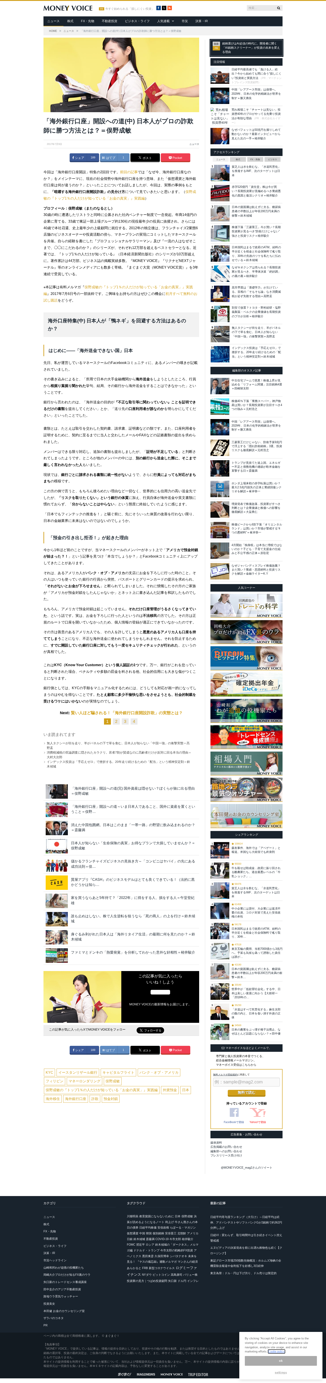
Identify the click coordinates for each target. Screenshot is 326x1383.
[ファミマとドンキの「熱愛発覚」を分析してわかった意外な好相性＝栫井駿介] (57, 955)
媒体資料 (216, 1142)
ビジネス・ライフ (137, 21)
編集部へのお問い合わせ (226, 1151)
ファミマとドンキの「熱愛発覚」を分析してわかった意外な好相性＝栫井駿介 (133, 952)
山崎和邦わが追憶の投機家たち (63, 1267)
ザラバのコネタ (53, 1318)
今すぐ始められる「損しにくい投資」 (129, 8)
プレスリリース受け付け (226, 1155)
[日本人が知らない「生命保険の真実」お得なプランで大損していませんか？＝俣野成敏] (57, 846)
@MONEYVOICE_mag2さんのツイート (246, 1167)
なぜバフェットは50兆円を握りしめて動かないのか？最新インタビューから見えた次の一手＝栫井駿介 (256, 134)
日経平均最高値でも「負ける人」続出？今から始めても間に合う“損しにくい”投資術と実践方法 (256, 74)
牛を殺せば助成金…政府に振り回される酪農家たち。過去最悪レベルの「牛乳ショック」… (256, 872)
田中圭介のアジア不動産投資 (62, 1289)
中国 (142, 1233)
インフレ (193, 1281)
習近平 (140, 1244)
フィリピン (54, 1081)
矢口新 (172, 1281)
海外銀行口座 (75, 1099)
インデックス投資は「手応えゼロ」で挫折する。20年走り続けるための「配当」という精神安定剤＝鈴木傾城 (256, 352)
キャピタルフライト (118, 1072)
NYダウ (147, 1274)
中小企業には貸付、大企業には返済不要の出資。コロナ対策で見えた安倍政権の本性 (256, 912)
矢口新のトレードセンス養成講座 (65, 1282)
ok (281, 1360)
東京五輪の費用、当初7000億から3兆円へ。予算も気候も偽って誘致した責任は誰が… (257, 952)
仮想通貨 (132, 1233)
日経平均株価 (148, 1227)
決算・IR (201, 21)
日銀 (130, 1239)
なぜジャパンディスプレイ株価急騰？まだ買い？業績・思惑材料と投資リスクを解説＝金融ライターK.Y (256, 569)
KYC (49, 1072)
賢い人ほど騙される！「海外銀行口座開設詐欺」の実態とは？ (127, 713)
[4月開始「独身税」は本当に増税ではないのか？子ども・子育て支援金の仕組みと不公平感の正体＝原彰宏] (219, 550)
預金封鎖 (111, 1099)
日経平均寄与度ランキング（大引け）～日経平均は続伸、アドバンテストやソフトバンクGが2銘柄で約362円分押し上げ (246, 1222)
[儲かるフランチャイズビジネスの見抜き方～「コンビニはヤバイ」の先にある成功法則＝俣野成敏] (57, 864)
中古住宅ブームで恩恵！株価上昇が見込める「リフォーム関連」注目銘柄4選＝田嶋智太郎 (257, 384)
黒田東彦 (148, 1256)
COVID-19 (162, 1239)
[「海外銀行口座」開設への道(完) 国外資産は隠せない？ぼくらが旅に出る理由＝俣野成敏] (57, 791)
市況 (185, 21)
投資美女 (49, 1303)
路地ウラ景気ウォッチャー (60, 1296)
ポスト (147, 158)
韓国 (149, 1233)
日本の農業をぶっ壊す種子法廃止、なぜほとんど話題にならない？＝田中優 (256, 1031)
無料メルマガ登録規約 (225, 1074)
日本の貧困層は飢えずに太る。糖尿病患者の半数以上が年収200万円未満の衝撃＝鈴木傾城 (256, 211)
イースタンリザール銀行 (77, 1072)
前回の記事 (129, 172)
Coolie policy (276, 1351)
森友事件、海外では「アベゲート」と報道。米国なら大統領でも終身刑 (256, 850)
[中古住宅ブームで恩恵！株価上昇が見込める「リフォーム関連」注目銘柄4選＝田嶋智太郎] (219, 386)
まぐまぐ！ (112, 1335)
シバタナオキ (178, 1256)
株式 (70, 21)
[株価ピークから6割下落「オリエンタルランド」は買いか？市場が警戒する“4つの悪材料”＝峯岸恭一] (219, 530)
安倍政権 (163, 1227)
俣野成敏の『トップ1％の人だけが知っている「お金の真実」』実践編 (102, 1090)
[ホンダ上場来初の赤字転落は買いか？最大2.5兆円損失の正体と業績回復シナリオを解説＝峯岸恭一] (219, 489)
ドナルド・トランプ (146, 1250)
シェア (79, 158)
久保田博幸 (162, 1256)
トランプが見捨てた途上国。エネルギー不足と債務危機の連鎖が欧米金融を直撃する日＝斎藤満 (256, 466)
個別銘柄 (158, 1233)
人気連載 (163, 21)
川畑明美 (132, 1216)
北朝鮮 (181, 1233)
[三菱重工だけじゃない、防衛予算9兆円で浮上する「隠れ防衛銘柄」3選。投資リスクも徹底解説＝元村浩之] (219, 448)
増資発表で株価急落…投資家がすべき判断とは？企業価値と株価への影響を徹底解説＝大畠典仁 (256, 508)
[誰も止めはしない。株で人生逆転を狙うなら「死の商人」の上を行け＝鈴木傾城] (57, 919)
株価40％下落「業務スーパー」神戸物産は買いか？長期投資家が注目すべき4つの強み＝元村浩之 (257, 405)
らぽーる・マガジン (183, 1227)
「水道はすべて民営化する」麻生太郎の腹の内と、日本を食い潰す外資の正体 (256, 1013)
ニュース (53, 21)
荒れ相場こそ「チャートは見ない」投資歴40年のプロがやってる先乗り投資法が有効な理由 (256, 114)
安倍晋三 (171, 1233)
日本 (185, 1090)
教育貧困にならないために (156, 1216)
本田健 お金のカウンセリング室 (64, 1311)
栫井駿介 (187, 1239)
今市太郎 (175, 1239)
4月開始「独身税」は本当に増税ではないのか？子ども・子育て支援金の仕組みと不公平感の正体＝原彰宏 (257, 549)
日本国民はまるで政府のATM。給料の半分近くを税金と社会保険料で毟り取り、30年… (256, 932)
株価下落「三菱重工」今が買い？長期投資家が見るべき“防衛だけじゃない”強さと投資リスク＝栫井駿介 (256, 231)
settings (281, 1372)
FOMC (131, 1244)
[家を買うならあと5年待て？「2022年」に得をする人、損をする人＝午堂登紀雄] (57, 901)
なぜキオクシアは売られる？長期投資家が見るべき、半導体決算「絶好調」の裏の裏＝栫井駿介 (256, 272)
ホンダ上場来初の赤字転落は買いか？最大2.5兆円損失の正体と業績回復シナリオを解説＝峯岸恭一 (257, 487)
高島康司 (176, 1274)
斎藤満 (150, 1239)
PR (45, 1325)
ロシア (150, 1244)
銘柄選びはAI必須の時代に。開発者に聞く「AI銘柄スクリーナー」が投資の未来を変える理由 (251, 48)
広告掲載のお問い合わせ (226, 1146)
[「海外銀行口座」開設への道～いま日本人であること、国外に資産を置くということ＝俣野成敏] (57, 809)
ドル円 (182, 1281)
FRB (145, 1268)
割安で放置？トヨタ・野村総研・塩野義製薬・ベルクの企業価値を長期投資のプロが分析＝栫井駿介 (256, 312)
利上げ (169, 1222)
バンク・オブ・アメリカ (159, 1072)
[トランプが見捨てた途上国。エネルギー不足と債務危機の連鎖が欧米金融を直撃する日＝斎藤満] (219, 468)
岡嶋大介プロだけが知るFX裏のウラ (66, 1274)
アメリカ (192, 1233)
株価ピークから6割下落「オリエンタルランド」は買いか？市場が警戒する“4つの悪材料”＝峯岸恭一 (257, 528)
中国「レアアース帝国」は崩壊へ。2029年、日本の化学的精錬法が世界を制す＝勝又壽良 (256, 94)
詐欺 (94, 1099)
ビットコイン (161, 1274)
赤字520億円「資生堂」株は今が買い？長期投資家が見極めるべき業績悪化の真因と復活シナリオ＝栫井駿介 (256, 191)
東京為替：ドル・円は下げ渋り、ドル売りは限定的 (243, 1273)
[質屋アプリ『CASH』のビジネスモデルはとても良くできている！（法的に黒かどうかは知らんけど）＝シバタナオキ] (57, 882)
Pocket (177, 158)
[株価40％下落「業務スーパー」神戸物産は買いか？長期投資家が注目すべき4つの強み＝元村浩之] (219, 406)
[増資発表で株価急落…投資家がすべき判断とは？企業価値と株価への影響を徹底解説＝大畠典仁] (219, 509)
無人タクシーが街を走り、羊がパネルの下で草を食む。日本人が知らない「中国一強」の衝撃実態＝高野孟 (256, 332)
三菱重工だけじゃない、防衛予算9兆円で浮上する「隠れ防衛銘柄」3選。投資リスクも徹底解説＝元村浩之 (257, 446)
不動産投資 (109, 21)
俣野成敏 (113, 1081)
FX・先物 (87, 21)
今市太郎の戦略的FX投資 (176, 1250)
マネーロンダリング (84, 1081)
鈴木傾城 (139, 1239)
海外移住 (53, 1099)
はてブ (110, 158)
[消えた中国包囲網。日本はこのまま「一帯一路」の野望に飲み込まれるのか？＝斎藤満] (57, 828)
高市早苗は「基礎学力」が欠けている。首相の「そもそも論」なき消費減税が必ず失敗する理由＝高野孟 (256, 292)
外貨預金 (170, 1090)
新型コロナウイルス (162, 1268)
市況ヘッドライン (55, 1260)
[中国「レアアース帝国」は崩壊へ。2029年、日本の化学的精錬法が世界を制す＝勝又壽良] (219, 427)
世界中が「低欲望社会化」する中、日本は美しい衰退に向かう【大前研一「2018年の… (256, 993)
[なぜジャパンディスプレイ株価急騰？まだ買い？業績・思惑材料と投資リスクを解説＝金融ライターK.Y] (219, 571)
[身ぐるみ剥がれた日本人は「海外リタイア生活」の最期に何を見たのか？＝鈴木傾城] (57, 937)
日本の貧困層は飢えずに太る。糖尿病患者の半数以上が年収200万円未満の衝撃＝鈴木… (257, 973)
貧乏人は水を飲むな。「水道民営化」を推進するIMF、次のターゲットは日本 (256, 171)
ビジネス (272, 159)
